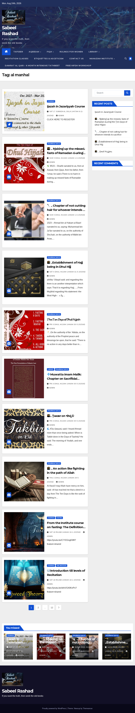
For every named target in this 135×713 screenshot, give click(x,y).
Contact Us (76, 58)
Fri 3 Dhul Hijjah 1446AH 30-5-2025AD (67, 324)
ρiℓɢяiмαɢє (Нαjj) (54, 143)
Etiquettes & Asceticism (49, 58)
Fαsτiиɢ (59, 517)
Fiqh (50, 52)
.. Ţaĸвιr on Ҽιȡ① (62, 416)
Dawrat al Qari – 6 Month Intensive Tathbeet (32, 65)
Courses (51, 101)
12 (52, 607)
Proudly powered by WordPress (54, 708)
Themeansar (87, 708)
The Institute (61, 565)
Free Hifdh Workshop (78, 65)
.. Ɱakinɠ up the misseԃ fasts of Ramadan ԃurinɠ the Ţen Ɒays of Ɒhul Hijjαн (66, 153)
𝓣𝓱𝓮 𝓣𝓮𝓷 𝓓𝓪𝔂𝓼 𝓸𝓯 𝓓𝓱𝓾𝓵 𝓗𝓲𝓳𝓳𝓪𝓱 (63, 319)
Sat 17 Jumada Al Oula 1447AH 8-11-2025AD (16, 651)
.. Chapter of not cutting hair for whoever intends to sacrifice (66, 210)
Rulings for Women (71, 52)
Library (93, 52)
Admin (61, 116)
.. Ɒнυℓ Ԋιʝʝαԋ (104, 151)
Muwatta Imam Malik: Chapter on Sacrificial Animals (64, 379)
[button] (126, 58)
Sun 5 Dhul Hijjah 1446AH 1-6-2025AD (67, 158)
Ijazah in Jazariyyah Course (66, 106)
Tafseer (18, 52)
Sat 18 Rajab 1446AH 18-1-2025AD (65, 532)
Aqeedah (34, 52)
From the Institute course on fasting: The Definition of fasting (65, 527)
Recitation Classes (16, 58)
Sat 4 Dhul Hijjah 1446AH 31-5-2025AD (67, 272)
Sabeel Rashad (17, 691)
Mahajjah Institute (102, 58)
